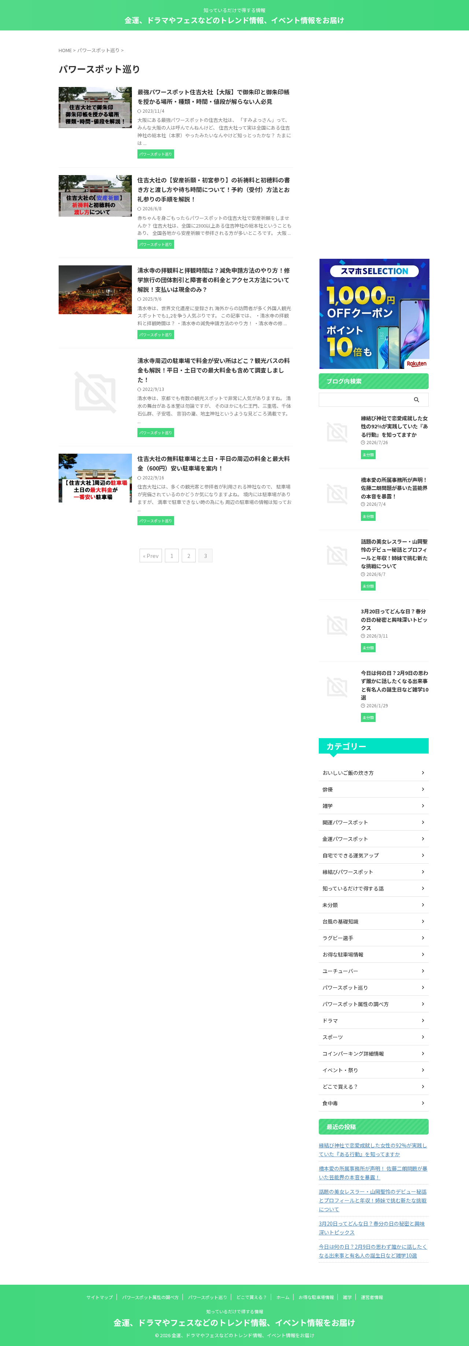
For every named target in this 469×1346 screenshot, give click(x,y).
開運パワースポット (345, 822)
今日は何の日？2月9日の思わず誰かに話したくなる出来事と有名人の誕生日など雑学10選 (394, 685)
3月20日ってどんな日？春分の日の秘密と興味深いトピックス (394, 619)
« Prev (151, 555)
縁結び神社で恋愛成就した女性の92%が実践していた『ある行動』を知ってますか (394, 426)
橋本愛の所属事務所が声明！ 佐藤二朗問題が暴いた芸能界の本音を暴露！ (394, 488)
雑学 (327, 805)
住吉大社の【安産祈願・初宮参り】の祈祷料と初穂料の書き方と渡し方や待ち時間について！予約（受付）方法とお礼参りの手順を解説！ (213, 189)
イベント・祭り (340, 1070)
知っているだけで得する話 (353, 888)
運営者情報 (372, 1297)
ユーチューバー (340, 971)
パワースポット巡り (345, 987)
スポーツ (332, 1037)
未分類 (330, 904)
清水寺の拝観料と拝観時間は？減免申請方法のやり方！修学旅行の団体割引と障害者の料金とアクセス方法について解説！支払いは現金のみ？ (213, 280)
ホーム (282, 1297)
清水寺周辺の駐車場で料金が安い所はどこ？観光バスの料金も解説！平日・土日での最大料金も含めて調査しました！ (213, 370)
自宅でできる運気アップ (350, 855)
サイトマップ (99, 1297)
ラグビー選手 (337, 938)
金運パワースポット (345, 838)
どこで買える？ (340, 1086)
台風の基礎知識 (340, 921)
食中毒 (330, 1103)
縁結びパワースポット (347, 871)
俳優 (327, 789)
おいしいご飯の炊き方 (348, 772)
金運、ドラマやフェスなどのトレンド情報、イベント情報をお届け (234, 20)
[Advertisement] (374, 144)
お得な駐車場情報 (342, 954)
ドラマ (330, 1020)
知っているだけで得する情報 (234, 1311)
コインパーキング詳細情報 (353, 1053)
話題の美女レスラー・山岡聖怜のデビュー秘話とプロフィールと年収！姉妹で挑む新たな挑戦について (394, 553)
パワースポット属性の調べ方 (355, 1004)
